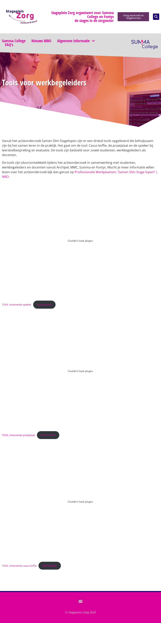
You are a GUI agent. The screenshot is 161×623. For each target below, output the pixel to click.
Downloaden (44, 304)
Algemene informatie (73, 41)
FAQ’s (9, 45)
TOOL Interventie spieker (16, 304)
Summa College (14, 41)
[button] (156, 17)
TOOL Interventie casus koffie (19, 565)
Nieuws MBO (41, 41)
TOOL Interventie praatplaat (18, 435)
